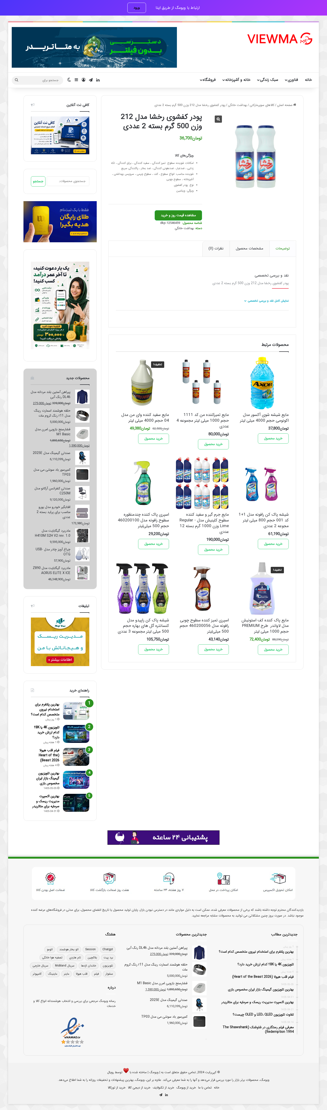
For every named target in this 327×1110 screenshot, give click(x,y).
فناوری (293, 80)
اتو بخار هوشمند (69, 949)
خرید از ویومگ (186, 1087)
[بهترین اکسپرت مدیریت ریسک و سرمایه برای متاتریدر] (76, 803)
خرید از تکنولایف (163, 1087)
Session (90, 949)
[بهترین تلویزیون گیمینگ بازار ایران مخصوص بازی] (76, 780)
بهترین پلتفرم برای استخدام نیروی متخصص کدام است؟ (45, 709)
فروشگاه (209, 80)
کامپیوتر (37, 974)
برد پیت (108, 957)
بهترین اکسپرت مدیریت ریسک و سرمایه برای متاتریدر (45, 801)
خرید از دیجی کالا (139, 1087)
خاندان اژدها (88, 965)
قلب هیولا (81, 974)
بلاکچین (92, 957)
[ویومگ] (279, 38)
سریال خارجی (40, 965)
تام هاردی (75, 957)
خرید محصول (273, 438)
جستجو (38, 181)
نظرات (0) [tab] (216, 248)
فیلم (96, 974)
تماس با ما (205, 1087)
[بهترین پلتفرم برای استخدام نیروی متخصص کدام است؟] (76, 711)
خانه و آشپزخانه (237, 80)
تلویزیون (108, 965)
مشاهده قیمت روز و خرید (178, 215)
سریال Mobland (64, 965)
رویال (110, 1072)
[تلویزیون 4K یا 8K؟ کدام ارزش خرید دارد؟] (76, 734)
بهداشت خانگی (237, 105)
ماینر (66, 974)
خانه (308, 80)
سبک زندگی (269, 80)
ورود (137, 7)
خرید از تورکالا (116, 1087)
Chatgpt (107, 949)
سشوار (109, 974)
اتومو (50, 949)
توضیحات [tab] (283, 248)
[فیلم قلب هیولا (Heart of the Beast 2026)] (76, 757)
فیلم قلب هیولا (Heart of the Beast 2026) (49, 755)
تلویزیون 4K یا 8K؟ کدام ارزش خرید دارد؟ (46, 732)
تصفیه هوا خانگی (52, 957)
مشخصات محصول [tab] (249, 248)
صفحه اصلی (285, 105)
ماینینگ (52, 974)
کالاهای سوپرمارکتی (262, 105)
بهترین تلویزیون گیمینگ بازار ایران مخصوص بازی (47, 778)
